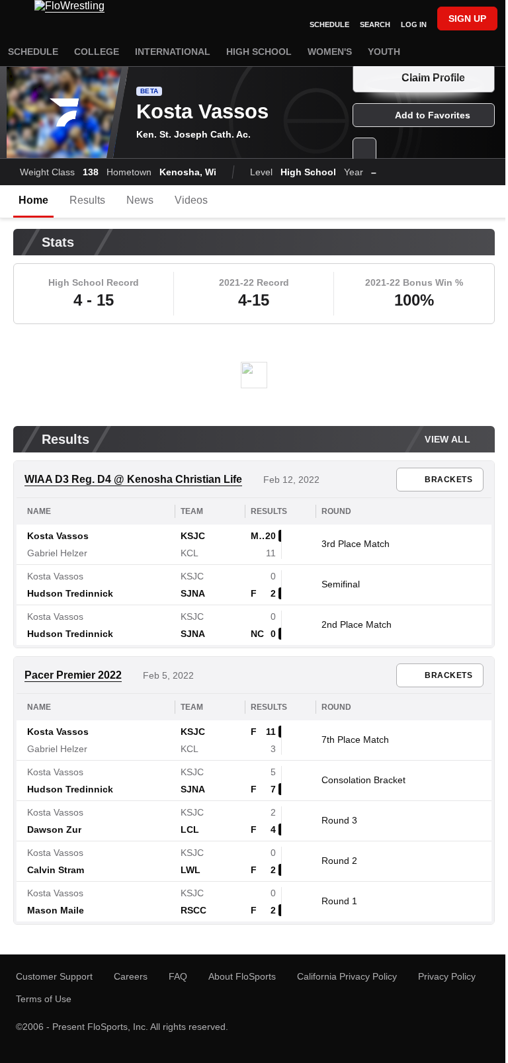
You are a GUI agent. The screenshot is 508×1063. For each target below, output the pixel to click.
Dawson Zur (54, 829)
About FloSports (242, 976)
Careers (131, 976)
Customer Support (54, 976)
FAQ (178, 976)
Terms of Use (43, 999)
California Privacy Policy (347, 976)
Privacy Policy (447, 976)
